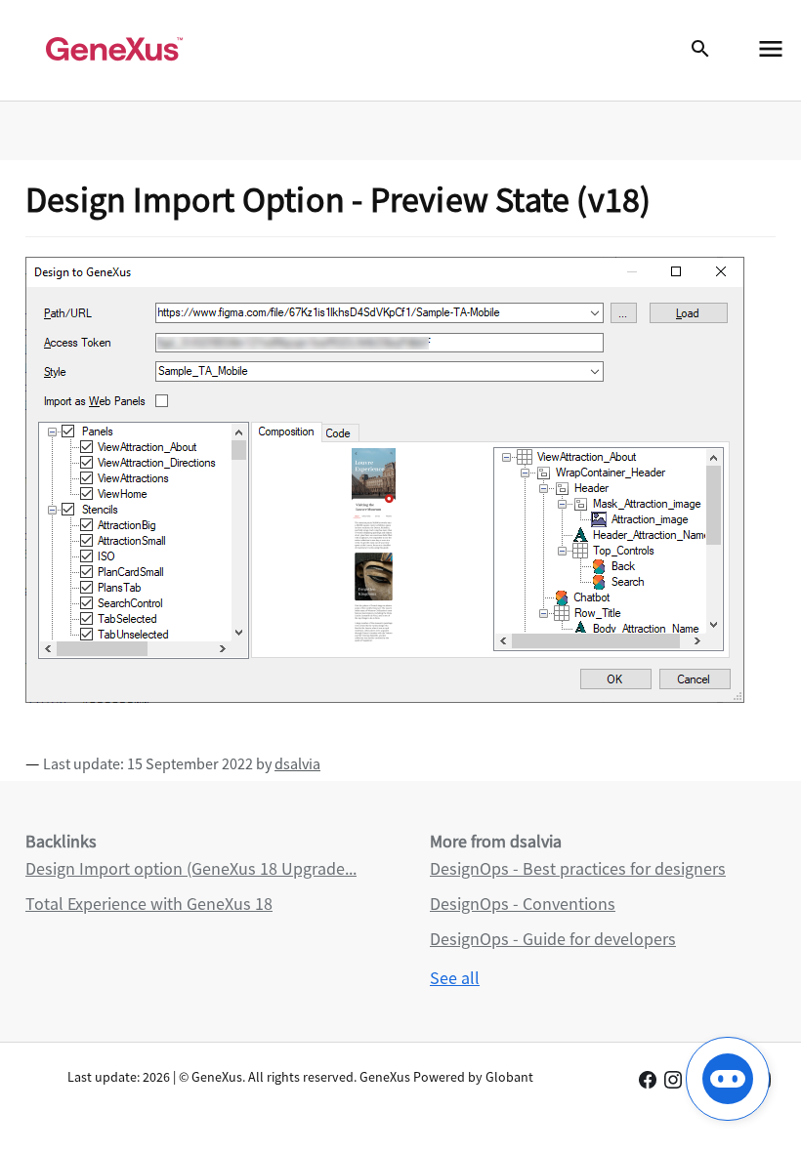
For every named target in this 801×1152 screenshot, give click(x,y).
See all (455, 978)
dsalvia (297, 763)
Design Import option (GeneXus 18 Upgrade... (191, 868)
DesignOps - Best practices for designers (578, 868)
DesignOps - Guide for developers (553, 938)
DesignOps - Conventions (522, 903)
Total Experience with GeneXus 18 (149, 903)
